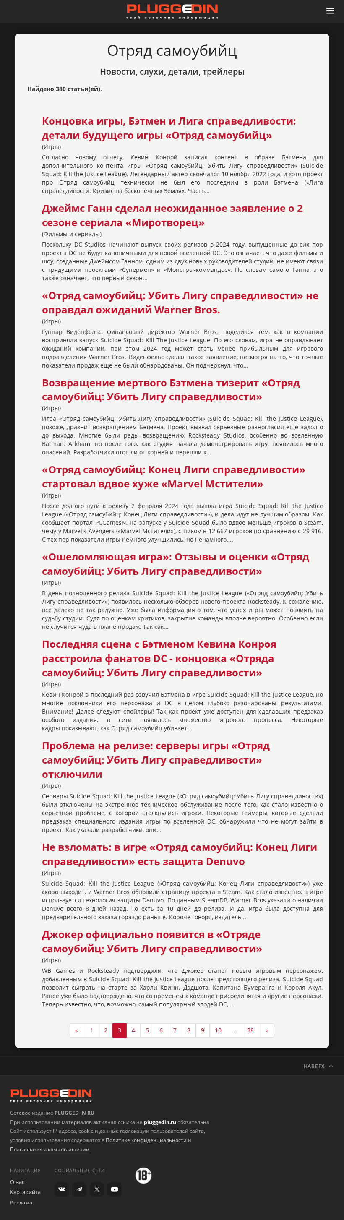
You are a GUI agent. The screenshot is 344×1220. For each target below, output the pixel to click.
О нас (17, 1182)
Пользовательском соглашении (49, 1149)
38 (250, 1030)
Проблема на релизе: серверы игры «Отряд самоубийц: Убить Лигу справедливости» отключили (156, 760)
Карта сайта (25, 1192)
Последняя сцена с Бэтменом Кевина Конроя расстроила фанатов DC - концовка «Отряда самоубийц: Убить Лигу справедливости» (159, 658)
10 (218, 1030)
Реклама (21, 1202)
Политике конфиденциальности (146, 1140)
